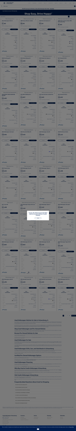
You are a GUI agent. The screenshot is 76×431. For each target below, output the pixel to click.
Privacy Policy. (71, 427)
